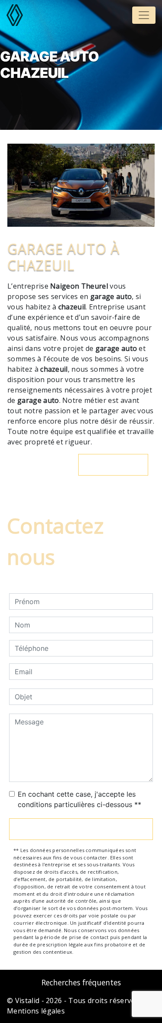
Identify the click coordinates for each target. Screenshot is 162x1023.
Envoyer (81, 829)
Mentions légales (36, 1011)
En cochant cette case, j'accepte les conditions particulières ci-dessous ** (79, 799)
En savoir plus (118, 464)
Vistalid (27, 1000)
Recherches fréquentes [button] (81, 982)
